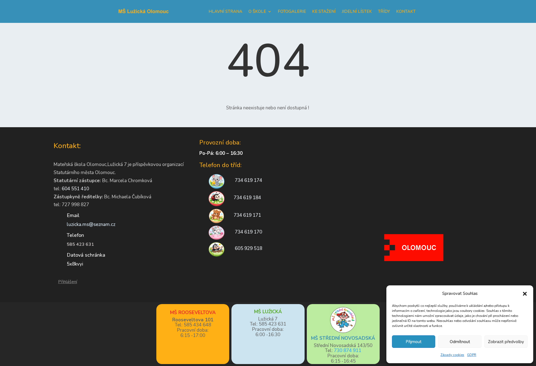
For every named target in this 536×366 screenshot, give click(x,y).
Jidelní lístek (357, 11)
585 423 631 (80, 244)
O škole (257, 11)
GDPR (471, 355)
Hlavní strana (225, 11)
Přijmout (414, 342)
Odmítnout (460, 342)
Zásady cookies (452, 355)
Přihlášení (67, 282)
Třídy (384, 11)
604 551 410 (75, 189)
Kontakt (406, 11)
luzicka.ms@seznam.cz (91, 224)
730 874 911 (347, 350)
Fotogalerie (292, 11)
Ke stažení (324, 11)
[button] (525, 294)
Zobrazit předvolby (506, 342)
